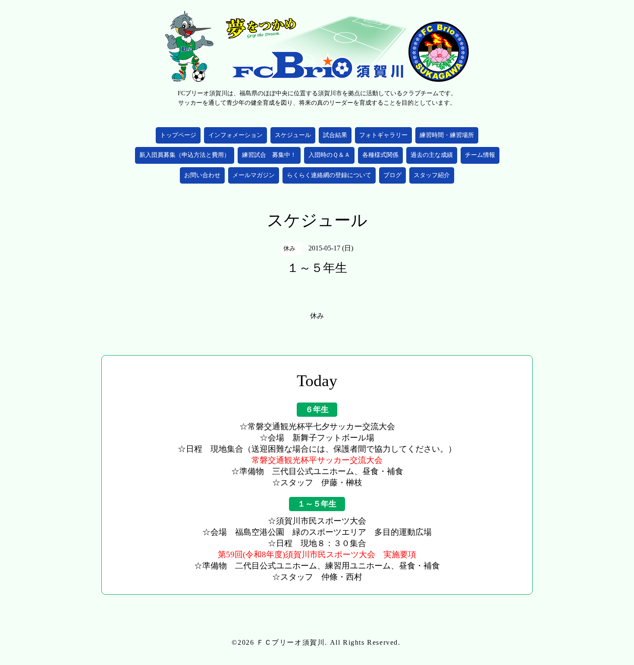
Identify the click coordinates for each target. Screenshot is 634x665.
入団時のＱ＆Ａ (329, 155)
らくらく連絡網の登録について (329, 175)
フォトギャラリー (383, 135)
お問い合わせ (202, 175)
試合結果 (335, 135)
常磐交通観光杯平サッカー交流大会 (317, 460)
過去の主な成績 (432, 155)
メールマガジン (253, 175)
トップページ (178, 135)
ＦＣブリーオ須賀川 (291, 642)
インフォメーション (235, 135)
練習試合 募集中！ (269, 155)
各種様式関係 (380, 155)
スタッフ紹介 (432, 175)
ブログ (392, 175)
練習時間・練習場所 (447, 135)
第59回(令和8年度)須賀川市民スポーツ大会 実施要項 (317, 554)
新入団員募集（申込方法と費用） (184, 155)
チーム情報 (480, 155)
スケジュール (293, 135)
